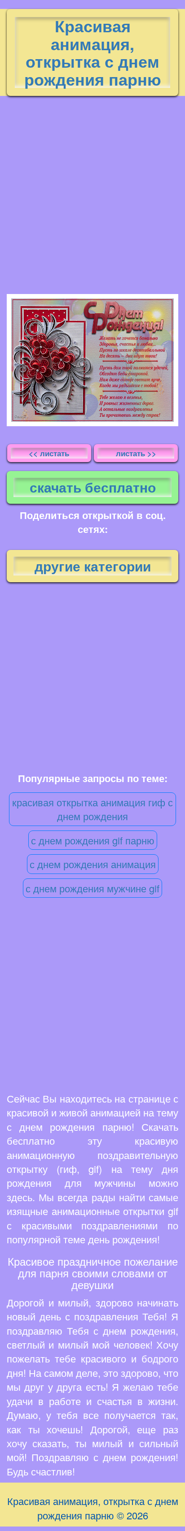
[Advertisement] (92, 192)
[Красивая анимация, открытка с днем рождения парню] (92, 360)
